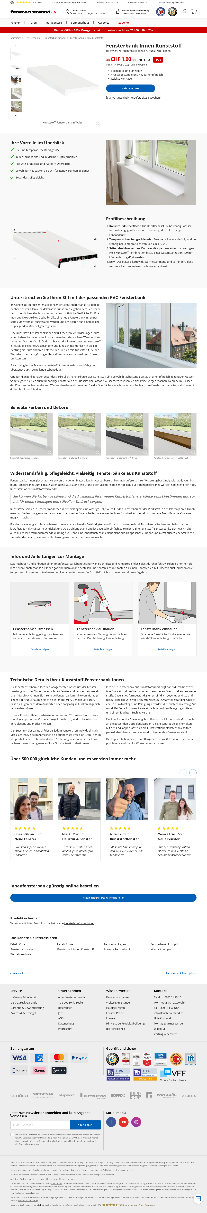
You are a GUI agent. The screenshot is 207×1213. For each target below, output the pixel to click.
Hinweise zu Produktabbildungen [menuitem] (126, 1023)
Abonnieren (85, 1124)
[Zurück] (183, 772)
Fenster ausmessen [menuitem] (118, 997)
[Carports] (111, 22)
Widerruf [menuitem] (159, 1029)
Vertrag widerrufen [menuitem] (166, 1034)
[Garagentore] (64, 22)
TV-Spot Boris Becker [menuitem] (71, 1002)
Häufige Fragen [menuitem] (115, 1008)
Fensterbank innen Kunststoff (75, 949)
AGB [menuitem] (60, 1018)
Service (16, 990)
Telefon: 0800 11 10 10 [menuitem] (167, 997)
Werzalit (17, 973)
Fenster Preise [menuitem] (115, 1013)
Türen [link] (33, 22)
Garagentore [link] (54, 22)
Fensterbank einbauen (159, 629)
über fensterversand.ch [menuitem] (72, 997)
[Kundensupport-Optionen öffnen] (198, 1199)
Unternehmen (69, 990)
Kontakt (160, 990)
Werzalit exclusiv (20, 954)
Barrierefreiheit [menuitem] (115, 1029)
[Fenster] (22, 22)
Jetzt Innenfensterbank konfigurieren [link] (103, 897)
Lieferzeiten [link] (56, 1183)
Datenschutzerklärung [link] (28, 1200)
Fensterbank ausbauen (95, 629)
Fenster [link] (15, 22)
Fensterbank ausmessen (33, 629)
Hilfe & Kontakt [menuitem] (163, 1018)
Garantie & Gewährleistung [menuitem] (27, 1008)
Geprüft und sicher (121, 1048)
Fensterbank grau (115, 944)
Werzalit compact (162, 949)
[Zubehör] (131, 22)
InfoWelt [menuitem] (111, 1018)
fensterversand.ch (33, 1205)
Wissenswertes (118, 990)
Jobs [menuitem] (60, 1013)
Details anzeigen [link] (39, 649)
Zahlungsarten (22, 1048)
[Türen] (38, 22)
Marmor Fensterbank (117, 949)
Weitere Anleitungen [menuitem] (118, 1002)
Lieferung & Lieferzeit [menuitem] (23, 997)
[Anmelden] (185, 11)
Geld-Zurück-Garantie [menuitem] (23, 1002)
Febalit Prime (65, 944)
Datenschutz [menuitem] (66, 1023)
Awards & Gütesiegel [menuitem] (23, 1013)
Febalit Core (17, 944)
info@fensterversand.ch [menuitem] (168, 1013)
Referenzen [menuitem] (65, 1008)
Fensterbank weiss (21, 949)
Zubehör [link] (123, 22)
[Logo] (33, 12)
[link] (26, 2)
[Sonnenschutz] (91, 22)
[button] (16, 44)
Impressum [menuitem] (65, 1029)
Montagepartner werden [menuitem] (169, 1023)
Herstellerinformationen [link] (79, 923)
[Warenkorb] (194, 11)
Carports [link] (103, 22)
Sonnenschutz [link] (80, 22)
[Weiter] (193, 772)
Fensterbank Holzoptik (165, 944)
